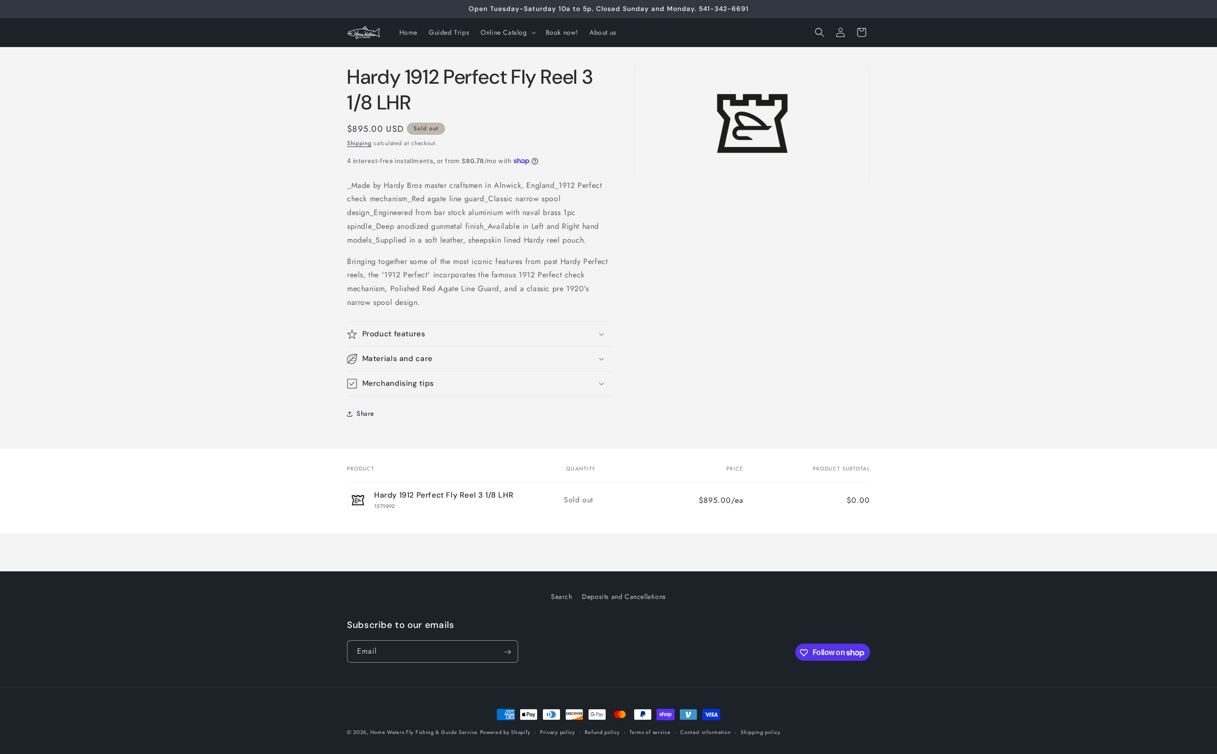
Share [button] (365, 413)
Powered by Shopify (505, 732)
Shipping (359, 143)
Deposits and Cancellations (624, 596)
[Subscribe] (507, 652)
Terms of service (649, 731)
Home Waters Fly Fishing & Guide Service (424, 732)
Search (561, 596)
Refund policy (602, 731)
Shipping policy (761, 731)
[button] (507, 32)
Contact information (705, 731)
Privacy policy (557, 731)
